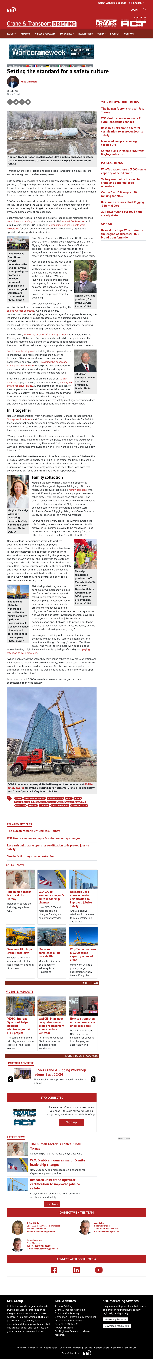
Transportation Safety (19, 419)
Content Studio (101, 1347)
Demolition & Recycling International (75, 1316)
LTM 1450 (44, 805)
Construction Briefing (67, 1313)
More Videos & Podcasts (81, 1055)
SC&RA (100, 34)
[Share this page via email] (28, 102)
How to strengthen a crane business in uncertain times (82, 1022)
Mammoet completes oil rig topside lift (50, 952)
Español (88, 66)
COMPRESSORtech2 (66, 1324)
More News (90, 982)
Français (41, 66)
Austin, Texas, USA (59, 805)
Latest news (15, 865)
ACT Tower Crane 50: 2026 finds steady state (121, 213)
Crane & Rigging (22, 802)
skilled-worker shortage (20, 310)
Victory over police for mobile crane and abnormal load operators (120, 182)
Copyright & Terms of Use (123, 1347)
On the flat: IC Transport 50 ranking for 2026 (119, 194)
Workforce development (21, 351)
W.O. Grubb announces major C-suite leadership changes (43, 838)
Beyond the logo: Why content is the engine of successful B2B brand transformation (122, 233)
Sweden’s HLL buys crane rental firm (30, 856)
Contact (129, 34)
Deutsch (52, 66)
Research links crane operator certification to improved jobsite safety (48, 847)
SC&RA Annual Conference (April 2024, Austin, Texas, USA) (58, 802)
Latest (11, 34)
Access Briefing (63, 1306)
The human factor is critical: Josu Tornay (33, 831)
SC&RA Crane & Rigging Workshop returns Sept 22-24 (60, 1072)
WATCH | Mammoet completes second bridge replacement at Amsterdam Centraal (51, 1026)
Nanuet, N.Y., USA (79, 805)
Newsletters (85, 34)
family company (78, 489)
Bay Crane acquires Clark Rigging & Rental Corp (122, 204)
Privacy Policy (35, 1347)
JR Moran (33, 805)
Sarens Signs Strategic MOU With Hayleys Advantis (122, 152)
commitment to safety (19, 221)
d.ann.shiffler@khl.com (44, 1231)
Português (76, 66)
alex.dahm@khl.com (110, 1231)
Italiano (64, 66)
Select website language (112, 2)
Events (114, 34)
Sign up (71, 1122)
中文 (31, 66)
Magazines (66, 34)
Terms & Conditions (71, 1353)
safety (69, 798)
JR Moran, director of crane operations (46, 334)
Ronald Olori (20, 805)
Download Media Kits (117, 1325)
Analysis (25, 34)
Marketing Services (115, 1319)
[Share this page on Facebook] (10, 102)
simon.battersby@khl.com (46, 1249)
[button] (93, 1079)
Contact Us (65, 1347)
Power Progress (64, 1327)
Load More (52, 1204)
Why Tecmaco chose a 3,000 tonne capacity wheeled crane (83, 954)
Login (134, 9)
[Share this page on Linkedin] (22, 102)
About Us (21, 1347)
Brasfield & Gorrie (55, 798)
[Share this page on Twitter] (16, 102)
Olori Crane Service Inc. (35, 798)
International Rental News (69, 1320)
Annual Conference (73, 221)
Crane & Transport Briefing (70, 1309)
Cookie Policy (50, 1347)
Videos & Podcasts (45, 34)
